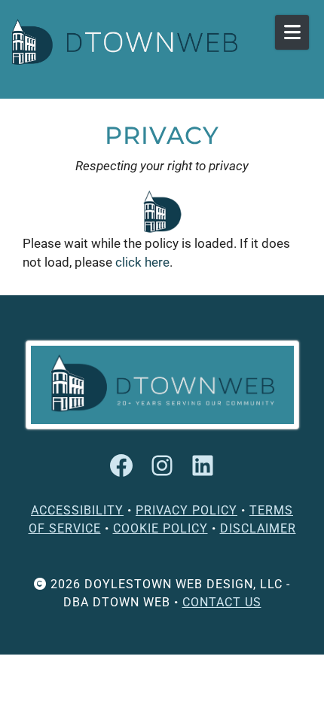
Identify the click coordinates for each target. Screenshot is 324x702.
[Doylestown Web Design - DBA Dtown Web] (124, 42)
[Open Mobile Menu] (292, 32)
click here (142, 262)
